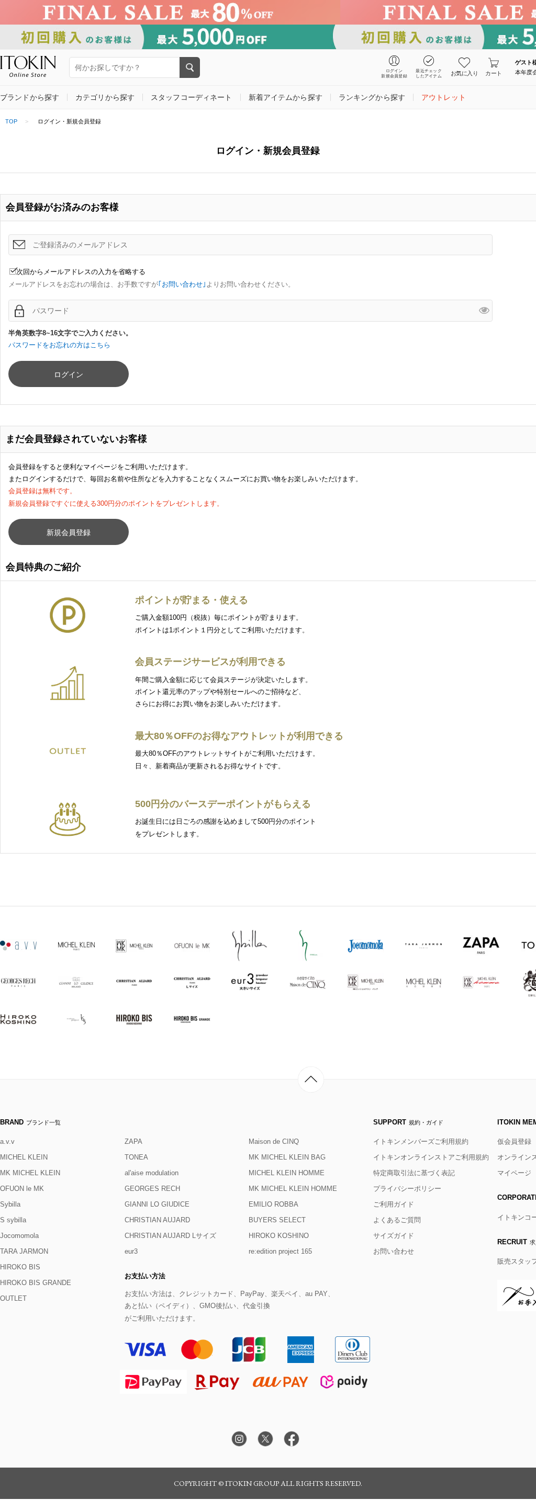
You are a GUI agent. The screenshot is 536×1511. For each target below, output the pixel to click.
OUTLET (13, 1298)
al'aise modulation (151, 1173)
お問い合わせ (393, 1251)
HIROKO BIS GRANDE (35, 1283)
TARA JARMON (24, 1251)
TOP (11, 121)
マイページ (514, 1173)
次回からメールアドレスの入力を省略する (81, 272)
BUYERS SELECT (277, 1220)
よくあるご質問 (397, 1220)
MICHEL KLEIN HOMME (287, 1173)
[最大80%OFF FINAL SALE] (268, 12)
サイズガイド (393, 1236)
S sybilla (13, 1220)
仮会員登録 (514, 1141)
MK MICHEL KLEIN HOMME (293, 1188)
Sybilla (10, 1204)
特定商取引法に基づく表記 (414, 1173)
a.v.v (7, 1141)
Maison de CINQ (274, 1141)
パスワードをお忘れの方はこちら (59, 345)
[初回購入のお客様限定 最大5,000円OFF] (268, 37)
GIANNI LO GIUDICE (157, 1204)
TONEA (136, 1157)
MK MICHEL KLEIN (30, 1173)
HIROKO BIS (20, 1267)
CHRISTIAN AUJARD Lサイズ (170, 1236)
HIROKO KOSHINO (279, 1236)
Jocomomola (19, 1236)
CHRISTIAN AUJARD (157, 1220)
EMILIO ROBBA (273, 1204)
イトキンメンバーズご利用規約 (420, 1141)
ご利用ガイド (393, 1204)
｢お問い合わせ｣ (182, 284)
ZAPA (133, 1141)
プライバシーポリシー (407, 1188)
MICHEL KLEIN (24, 1157)
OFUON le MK (22, 1188)
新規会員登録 (69, 532)
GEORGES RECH (152, 1188)
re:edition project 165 (280, 1251)
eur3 (131, 1251)
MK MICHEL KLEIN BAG (287, 1157)
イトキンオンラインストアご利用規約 (431, 1157)
